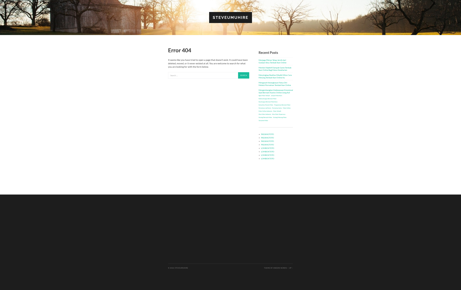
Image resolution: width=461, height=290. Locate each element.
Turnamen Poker (263, 120)
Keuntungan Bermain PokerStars (268, 102)
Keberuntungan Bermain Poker (267, 98)
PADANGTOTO (267, 134)
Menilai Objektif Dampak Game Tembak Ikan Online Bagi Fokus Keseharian (275, 68)
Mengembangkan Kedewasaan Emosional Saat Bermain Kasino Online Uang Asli (276, 91)
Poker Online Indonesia (265, 111)
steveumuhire (230, 17)
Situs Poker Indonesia (265, 114)
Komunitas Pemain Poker (266, 105)
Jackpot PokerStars (276, 95)
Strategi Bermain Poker (265, 117)
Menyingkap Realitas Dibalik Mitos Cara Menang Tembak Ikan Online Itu (275, 76)
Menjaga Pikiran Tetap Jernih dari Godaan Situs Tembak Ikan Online (272, 61)
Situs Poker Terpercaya (278, 114)
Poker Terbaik (277, 111)
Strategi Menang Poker (280, 117)
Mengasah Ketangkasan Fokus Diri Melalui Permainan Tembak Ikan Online (275, 83)
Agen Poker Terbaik (264, 95)
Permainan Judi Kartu (265, 108)
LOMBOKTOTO (267, 148)
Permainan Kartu (277, 108)
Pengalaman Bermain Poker (282, 105)
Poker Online (287, 108)
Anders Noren (280, 268)
